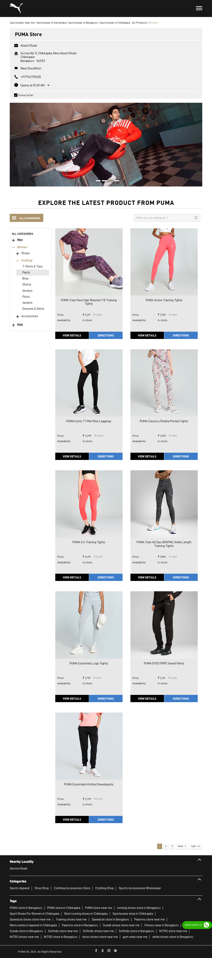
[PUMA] (16, 8)
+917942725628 (30, 77)
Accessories (29, 316)
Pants (26, 272)
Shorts (26, 284)
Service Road (18, 868)
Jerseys (27, 290)
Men (20, 240)
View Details (72, 335)
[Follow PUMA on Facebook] (96, 951)
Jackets (27, 302)
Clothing (26, 260)
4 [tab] (115, 181)
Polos (26, 296)
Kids (20, 324)
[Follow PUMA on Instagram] (109, 951)
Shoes (25, 253)
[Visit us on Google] (103, 951)
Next (180, 846)
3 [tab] (109, 181)
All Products (139, 22)
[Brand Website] (115, 951)
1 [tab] (97, 181)
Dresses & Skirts (33, 308)
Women (22, 247)
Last (193, 846)
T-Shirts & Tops (32, 266)
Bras (25, 278)
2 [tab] (103, 181)
